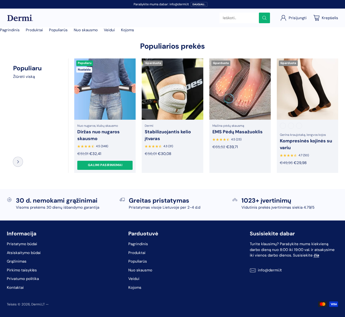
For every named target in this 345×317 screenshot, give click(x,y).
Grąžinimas (17, 261)
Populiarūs (58, 30)
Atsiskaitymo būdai (24, 252)
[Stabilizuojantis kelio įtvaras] (172, 89)
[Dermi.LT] (20, 17)
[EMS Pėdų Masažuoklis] (240, 89)
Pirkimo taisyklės (22, 270)
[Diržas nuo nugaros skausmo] (105, 89)
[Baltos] (291, 126)
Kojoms (127, 30)
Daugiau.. (199, 4)
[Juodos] (283, 126)
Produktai (34, 30)
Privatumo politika (23, 278)
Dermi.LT (38, 304)
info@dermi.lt (270, 270)
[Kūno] (299, 126)
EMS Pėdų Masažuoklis (237, 132)
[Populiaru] (18, 162)
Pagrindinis (10, 30)
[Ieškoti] (264, 18)
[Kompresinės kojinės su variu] (307, 89)
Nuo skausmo (86, 30)
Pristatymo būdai (22, 243)
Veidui (109, 30)
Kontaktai (15, 287)
